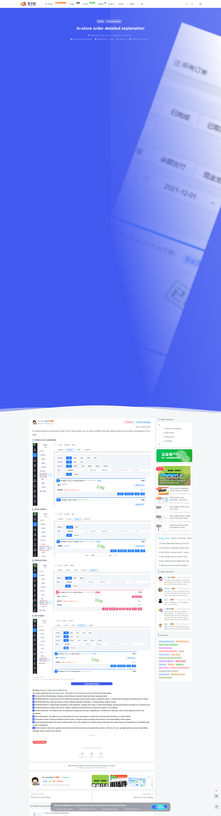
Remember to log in (127, 64)
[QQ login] (126, 82)
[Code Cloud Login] (136, 82)
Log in (136, 71)
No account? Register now (127, 54)
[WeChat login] (131, 82)
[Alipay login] (140, 82)
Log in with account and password (143, 67)
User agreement (131, 88)
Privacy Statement (143, 88)
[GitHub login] (145, 82)
